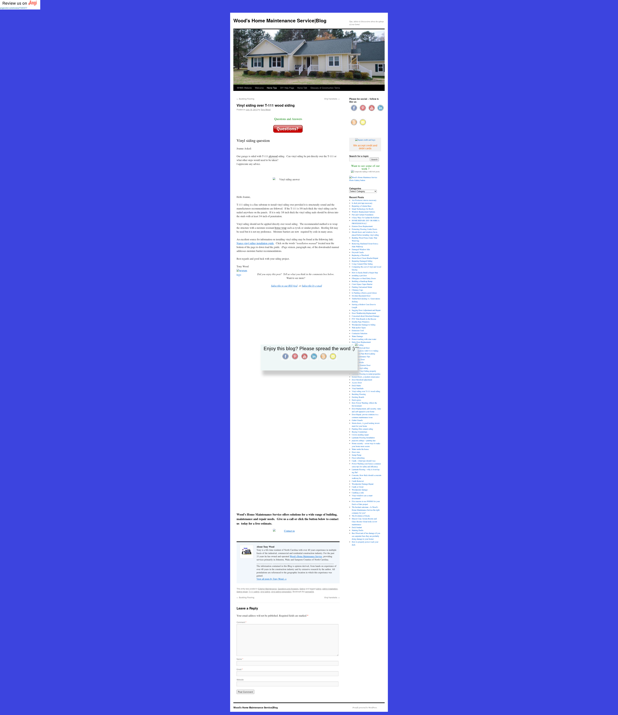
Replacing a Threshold (360, 255)
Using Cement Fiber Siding (362, 264)
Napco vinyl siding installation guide (255, 243)
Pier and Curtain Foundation (362, 214)
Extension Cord (358, 330)
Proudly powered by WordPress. (364, 707)
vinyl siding (265, 591)
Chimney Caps (357, 290)
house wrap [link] (280, 227)
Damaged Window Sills (361, 249)
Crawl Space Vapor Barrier (362, 284)
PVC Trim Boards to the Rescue (364, 319)
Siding (302, 588)
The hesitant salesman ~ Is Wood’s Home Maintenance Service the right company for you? (365, 510)
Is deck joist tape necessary (362, 203)
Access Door (357, 382)
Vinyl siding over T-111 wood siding (366, 391)
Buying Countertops (359, 431)
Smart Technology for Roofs (363, 209)
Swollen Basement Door (361, 295)
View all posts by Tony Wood (271, 578)
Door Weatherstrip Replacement (364, 313)
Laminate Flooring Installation (363, 437)
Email (240, 669)
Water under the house (360, 449)
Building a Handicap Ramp (362, 281)
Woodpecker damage (360, 489)
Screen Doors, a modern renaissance (365, 376)
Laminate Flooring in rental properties (366, 374)
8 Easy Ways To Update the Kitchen (365, 217)
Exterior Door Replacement (362, 226)
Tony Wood (266, 109)
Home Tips (272, 87)
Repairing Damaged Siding (362, 261)
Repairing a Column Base (361, 206)
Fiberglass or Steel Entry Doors (364, 278)
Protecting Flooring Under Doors (364, 229)
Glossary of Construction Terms (325, 87)
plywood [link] (273, 156)
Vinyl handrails (332, 98)
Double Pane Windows (361, 321)
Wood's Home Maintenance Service (306, 556)
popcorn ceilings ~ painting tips (364, 440)
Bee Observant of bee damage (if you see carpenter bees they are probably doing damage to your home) (366, 536)
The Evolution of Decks (361, 515)
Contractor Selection (359, 333)
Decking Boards (358, 397)
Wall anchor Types (359, 327)
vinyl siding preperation (281, 591)
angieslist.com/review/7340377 (13, 8)
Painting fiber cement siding (362, 429)
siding (318, 588)
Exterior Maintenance (267, 588)
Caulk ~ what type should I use (363, 460)
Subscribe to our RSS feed (284, 285)
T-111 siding (254, 591)
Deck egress (356, 400)
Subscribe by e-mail (312, 285)
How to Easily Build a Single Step (365, 272)
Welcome (259, 87)
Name (240, 659)
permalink (309, 591)
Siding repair (242, 591)
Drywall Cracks (358, 252)
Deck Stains (356, 385)
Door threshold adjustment (362, 379)
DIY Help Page (287, 87)
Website (240, 679)
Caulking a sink (358, 492)
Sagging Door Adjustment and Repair (366, 310)
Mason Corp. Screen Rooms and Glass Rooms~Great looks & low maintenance (364, 521)
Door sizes (356, 452)
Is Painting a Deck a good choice (364, 292)
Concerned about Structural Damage (365, 316)
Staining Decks (357, 530)
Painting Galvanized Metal (362, 287)
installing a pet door (359, 275)
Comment (241, 622)
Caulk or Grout (357, 486)
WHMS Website (244, 87)
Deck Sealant (357, 527)
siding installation (330, 588)
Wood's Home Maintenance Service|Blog (279, 20)
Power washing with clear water (364, 339)
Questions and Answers (288, 588)
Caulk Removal (358, 481)
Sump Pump (356, 455)
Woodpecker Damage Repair (363, 484)
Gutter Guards (357, 420)
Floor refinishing (358, 458)
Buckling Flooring (245, 98)
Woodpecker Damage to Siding (363, 324)
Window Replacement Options (363, 211)
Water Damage (357, 336)
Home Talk (302, 87)
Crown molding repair (360, 434)
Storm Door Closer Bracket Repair (365, 258)
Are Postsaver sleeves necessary (364, 200)
